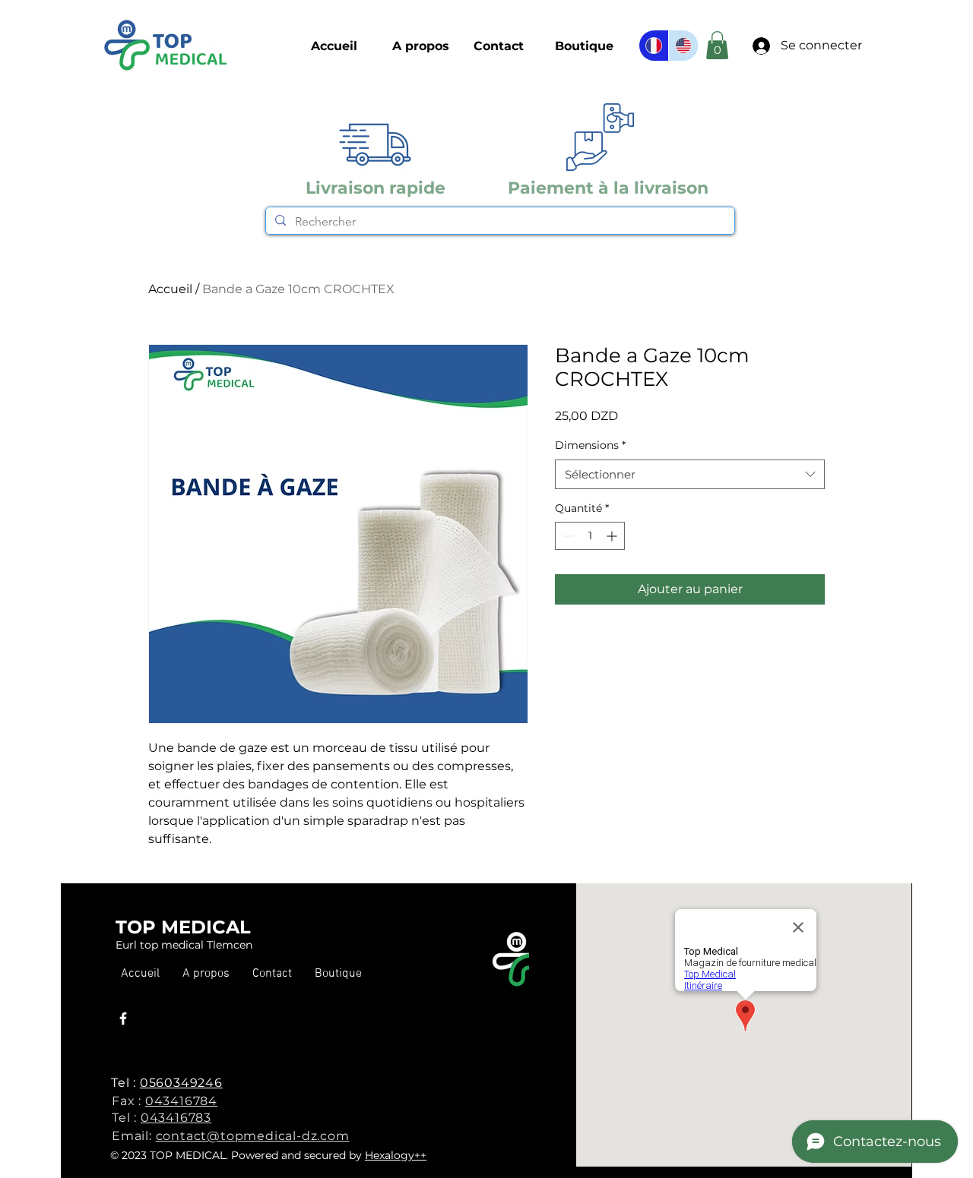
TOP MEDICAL (183, 927)
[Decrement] (566, 536)
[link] (717, 45)
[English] (683, 45)
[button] (584, 46)
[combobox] (690, 474)
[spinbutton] (590, 536)
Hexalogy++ (395, 1155)
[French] (653, 45)
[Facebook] (123, 1018)
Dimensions (590, 445)
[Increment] (613, 536)
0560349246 (181, 1082)
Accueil (170, 289)
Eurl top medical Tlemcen (184, 945)
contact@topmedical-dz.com (253, 1136)
